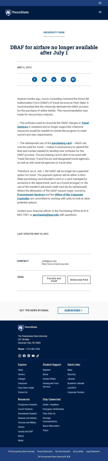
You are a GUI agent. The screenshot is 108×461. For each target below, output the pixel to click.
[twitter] (44, 80)
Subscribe (72, 310)
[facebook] (34, 80)
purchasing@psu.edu (46, 214)
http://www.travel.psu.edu (55, 264)
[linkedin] (53, 80)
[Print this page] (73, 79)
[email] (63, 80)
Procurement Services (31, 194)
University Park (54, 32)
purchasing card (62, 143)
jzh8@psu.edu (49, 261)
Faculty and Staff (54, 279)
